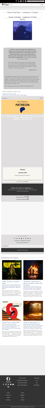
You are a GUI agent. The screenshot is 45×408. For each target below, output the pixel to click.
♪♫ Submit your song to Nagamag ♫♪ (36, 1)
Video (13, 286)
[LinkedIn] (21, 238)
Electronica (29, 116)
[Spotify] (10, 384)
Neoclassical (5, 116)
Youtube (16, 286)
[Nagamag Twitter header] (19, 1)
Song (3, 286)
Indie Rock (11, 95)
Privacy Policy (32, 406)
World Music (18, 116)
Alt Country (7, 95)
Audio (8, 94)
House (24, 116)
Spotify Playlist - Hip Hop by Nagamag (34, 289)
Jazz (13, 116)
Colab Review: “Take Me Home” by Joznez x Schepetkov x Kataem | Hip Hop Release (32, 283)
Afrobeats (16, 285)
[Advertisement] (22, 8)
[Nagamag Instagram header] (24, 1)
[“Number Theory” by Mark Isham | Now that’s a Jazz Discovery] (12, 311)
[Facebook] (15, 238)
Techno (15, 118)
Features (18, 325)
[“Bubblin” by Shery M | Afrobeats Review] (12, 270)
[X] (17, 238)
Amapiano (4, 287)
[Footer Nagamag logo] (8, 377)
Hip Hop (39, 286)
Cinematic (37, 288)
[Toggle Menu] (42, 4)
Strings (40, 328)
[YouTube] (13, 384)
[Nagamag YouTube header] (21, 1)
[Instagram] (6, 384)
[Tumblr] (26, 238)
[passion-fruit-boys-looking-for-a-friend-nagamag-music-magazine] (22, 21)
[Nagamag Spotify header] (26, 1)
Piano (37, 327)
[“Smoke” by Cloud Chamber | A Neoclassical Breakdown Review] (33, 311)
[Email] (30, 238)
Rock (10, 94)
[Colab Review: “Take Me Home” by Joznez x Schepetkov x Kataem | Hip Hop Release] (33, 270)
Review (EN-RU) (17, 95)
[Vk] (28, 238)
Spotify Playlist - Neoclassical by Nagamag (31, 328)
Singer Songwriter (23, 95)
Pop (10, 116)
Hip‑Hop (29, 118)
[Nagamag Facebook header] (17, 1)
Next (41, 98)
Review (7, 287)
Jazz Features (6, 327)
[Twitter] (8, 384)
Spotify (5, 286)
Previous (5, 98)
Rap (40, 288)
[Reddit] (19, 238)
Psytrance (40, 116)
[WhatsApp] (24, 238)
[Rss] (8, 386)
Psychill (34, 116)
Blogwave (20, 118)
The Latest (14, 94)
